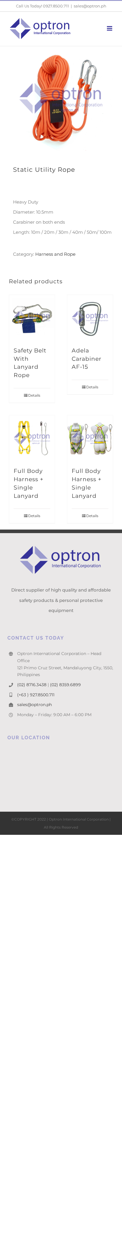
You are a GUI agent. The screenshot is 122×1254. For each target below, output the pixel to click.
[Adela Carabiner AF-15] (90, 318)
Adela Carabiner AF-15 (87, 359)
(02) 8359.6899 (65, 684)
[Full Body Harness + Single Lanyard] (32, 438)
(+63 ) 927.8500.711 (35, 694)
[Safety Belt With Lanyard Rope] (32, 318)
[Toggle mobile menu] (110, 28)
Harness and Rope (55, 254)
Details (34, 395)
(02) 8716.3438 (31, 684)
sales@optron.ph (90, 6)
